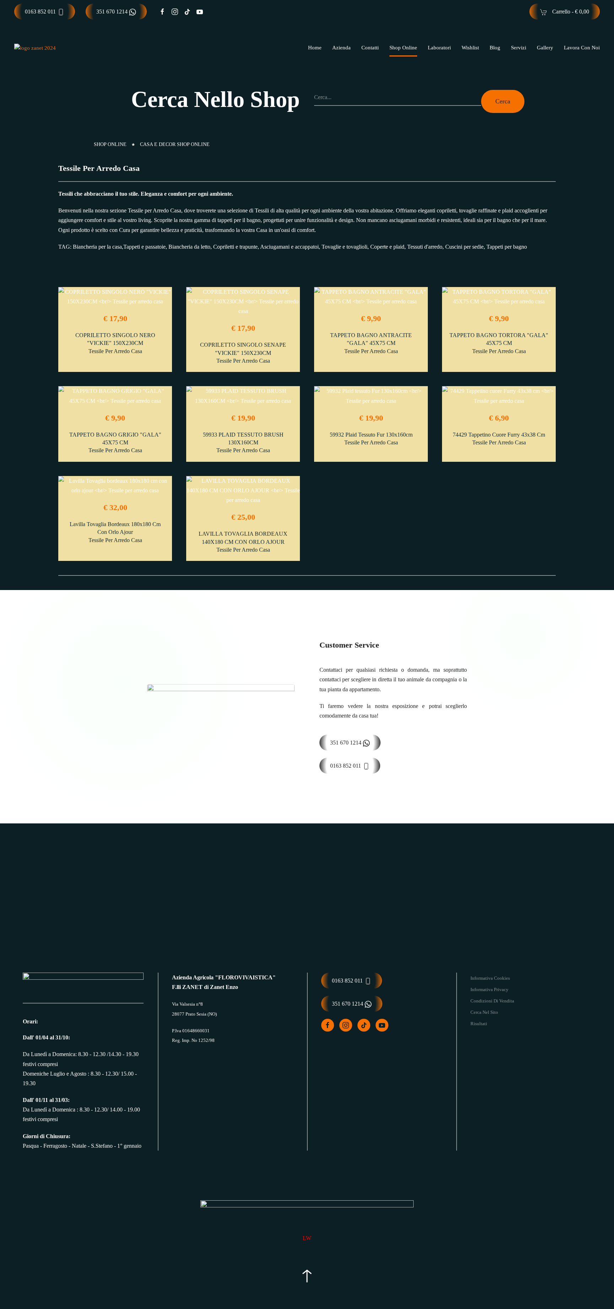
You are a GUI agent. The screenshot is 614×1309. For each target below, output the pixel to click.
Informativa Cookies (490, 978)
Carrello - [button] (570, 12)
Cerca (502, 101)
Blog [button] (495, 47)
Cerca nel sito (484, 1012)
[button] (307, 1276)
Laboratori (439, 47)
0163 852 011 (41, 12)
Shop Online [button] (403, 47)
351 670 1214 (112, 12)
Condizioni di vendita (492, 1001)
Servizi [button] (518, 47)
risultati (478, 1023)
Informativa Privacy (489, 989)
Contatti (370, 47)
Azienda (341, 47)
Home (315, 47)
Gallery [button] (545, 47)
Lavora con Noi (582, 47)
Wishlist (470, 47)
